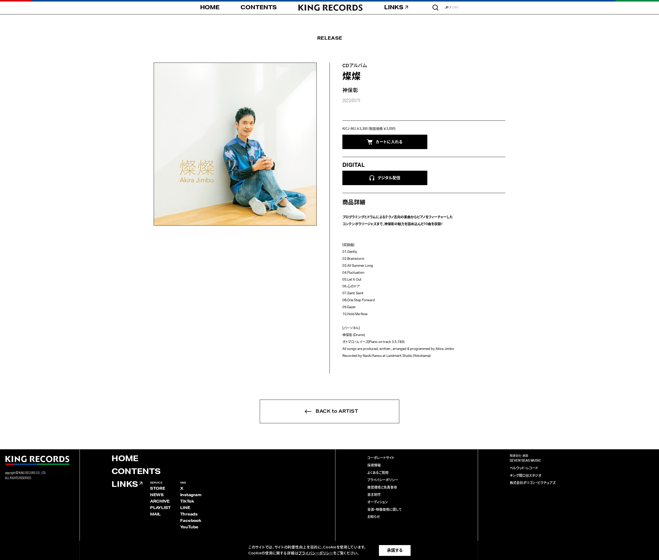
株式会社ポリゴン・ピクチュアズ (533, 483)
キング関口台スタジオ (525, 475)
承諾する (395, 550)
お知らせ (373, 517)
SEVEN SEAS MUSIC (525, 460)
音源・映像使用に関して (384, 509)
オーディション (377, 502)
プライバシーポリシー (382, 480)
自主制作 (374, 494)
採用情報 (374, 465)
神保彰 (350, 90)
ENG (455, 7)
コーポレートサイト (380, 458)
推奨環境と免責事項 (382, 487)
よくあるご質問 (377, 473)
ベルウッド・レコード (524, 468)
